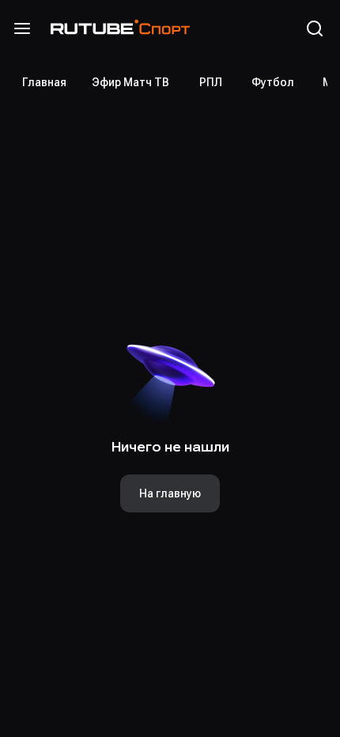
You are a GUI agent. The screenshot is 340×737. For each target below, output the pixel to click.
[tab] (44, 82)
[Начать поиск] (315, 28)
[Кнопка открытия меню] (22, 28)
